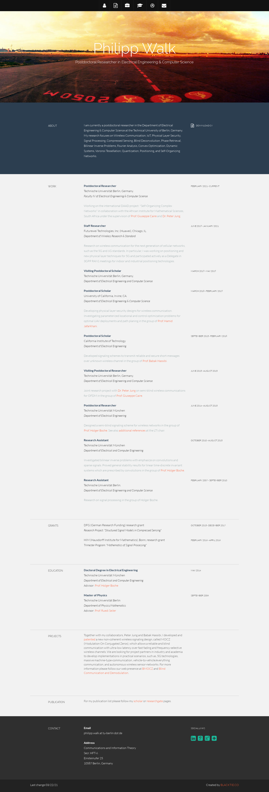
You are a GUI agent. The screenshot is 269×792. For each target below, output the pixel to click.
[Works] (127, 5)
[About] (104, 5)
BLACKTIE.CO (230, 785)
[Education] (140, 5)
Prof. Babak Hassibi (155, 361)
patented (89, 639)
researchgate (155, 701)
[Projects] (152, 5)
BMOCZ (147, 668)
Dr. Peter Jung (171, 216)
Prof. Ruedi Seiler (105, 610)
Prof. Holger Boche (95, 430)
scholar (138, 701)
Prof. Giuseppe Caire (144, 216)
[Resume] (115, 5)
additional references (132, 430)
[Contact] (164, 5)
